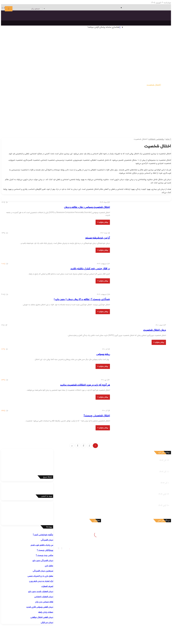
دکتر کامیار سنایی (148, 528)
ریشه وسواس (103, 354)
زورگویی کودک (102, 119)
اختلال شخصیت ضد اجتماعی (79, 88)
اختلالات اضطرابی (153, 72)
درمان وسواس (143, 59)
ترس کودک (138, 119)
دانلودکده (18, 47)
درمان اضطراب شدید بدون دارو (40, 591)
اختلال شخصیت (153, 84)
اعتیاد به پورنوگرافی (148, 106)
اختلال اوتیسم (138, 81)
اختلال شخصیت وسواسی (107, 91)
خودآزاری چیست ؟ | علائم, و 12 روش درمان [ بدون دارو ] (82, 299)
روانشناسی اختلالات (156, 62)
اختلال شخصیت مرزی (58, 88)
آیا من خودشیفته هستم (97, 238)
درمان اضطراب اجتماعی (88, 59)
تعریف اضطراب (47, 586)
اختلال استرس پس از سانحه (69, 75)
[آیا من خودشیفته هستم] (139, 245)
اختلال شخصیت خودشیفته (18, 88)
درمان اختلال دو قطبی (118, 59)
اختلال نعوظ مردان (114, 103)
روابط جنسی (134, 128)
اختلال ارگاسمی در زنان (57, 103)
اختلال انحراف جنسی (39, 103)
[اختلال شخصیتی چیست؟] (139, 423)
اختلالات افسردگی (152, 65)
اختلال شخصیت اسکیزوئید (125, 88)
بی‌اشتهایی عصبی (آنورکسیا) (89, 97)
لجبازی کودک (128, 119)
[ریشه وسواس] (139, 362)
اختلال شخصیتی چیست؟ (96, 416)
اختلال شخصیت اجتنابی (146, 91)
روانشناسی (159, 37)
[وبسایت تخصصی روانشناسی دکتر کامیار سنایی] (145, 22)
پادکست (105, 128)
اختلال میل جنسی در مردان (96, 103)
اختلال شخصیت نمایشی (39, 88)
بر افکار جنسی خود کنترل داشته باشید (90, 269)
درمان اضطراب (103, 59)
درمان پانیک (132, 59)
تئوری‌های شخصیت (101, 43)
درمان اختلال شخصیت (154, 330)
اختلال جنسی (154, 100)
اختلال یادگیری (150, 81)
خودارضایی (17, 103)
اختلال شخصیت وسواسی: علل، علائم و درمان (87, 207)
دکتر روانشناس (28, 47)
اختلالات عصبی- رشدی (151, 78)
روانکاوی (87, 50)
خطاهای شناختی (110, 53)
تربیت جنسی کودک (60, 119)
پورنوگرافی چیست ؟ (45, 550)
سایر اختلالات (155, 110)
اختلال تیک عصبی (102, 81)
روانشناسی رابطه (157, 125)
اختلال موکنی (42, 69)
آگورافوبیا (118, 75)
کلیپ (99, 128)
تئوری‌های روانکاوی (58, 43)
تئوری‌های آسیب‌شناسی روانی (39, 43)
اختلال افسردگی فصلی (123, 69)
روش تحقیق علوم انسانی (44, 47)
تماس (79, 125)
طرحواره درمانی (97, 50)
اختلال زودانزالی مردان (147, 103)
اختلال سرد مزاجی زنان (76, 103)
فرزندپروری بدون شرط (43, 119)
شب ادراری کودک (115, 119)
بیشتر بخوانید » (102, 222)
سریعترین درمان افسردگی (43, 570)
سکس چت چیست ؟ (44, 555)
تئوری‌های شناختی (134, 43)
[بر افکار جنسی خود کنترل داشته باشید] (139, 276)
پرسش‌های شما (90, 125)
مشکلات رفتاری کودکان (150, 116)
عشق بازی (49, 565)
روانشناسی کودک (157, 113)
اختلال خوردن (117, 94)
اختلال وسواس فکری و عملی (75, 69)
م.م (153, 552)
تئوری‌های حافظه (73, 43)
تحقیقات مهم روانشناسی (65, 47)
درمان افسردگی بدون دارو (43, 560)
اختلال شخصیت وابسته (126, 91)
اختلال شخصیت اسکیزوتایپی (102, 88)
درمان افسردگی (155, 59)
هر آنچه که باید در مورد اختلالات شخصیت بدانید (85, 385)
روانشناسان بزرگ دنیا (152, 47)
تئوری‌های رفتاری (149, 43)
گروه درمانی (79, 50)
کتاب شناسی (9, 47)
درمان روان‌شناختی (135, 47)
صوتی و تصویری (105, 125)
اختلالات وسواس (84, 65)
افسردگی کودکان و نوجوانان (103, 69)
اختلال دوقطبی (140, 94)
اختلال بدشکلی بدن (56, 69)
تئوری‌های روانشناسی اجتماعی (14, 43)
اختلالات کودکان (154, 122)
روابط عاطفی (155, 128)
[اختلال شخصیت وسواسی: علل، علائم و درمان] (139, 215)
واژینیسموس (26, 103)
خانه (168, 139)
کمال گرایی (121, 53)
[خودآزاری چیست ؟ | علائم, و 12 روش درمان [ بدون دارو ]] (139, 307)
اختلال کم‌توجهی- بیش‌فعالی (121, 81)
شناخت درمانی (132, 50)
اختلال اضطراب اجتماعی (135, 75)
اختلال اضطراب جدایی (106, 75)
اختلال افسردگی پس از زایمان (144, 69)
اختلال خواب (129, 94)
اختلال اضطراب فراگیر (89, 75)
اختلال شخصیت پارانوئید (146, 88)
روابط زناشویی (144, 128)
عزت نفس (130, 53)
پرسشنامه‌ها (70, 50)
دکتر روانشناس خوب (155, 56)
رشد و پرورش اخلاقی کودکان (80, 119)
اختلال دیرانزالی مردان (130, 103)
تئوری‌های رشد (87, 43)
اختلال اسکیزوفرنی (153, 94)
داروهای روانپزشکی (121, 125)
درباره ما (75, 128)
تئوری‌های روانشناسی (151, 40)
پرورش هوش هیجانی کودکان (23, 119)
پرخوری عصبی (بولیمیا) (110, 97)
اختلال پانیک (150, 75)
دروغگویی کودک (149, 119)
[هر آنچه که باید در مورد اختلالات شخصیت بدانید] (139, 392)
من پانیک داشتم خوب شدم (41, 545)
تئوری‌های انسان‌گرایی (118, 43)
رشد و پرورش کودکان (87, 116)
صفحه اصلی (161, 34)
